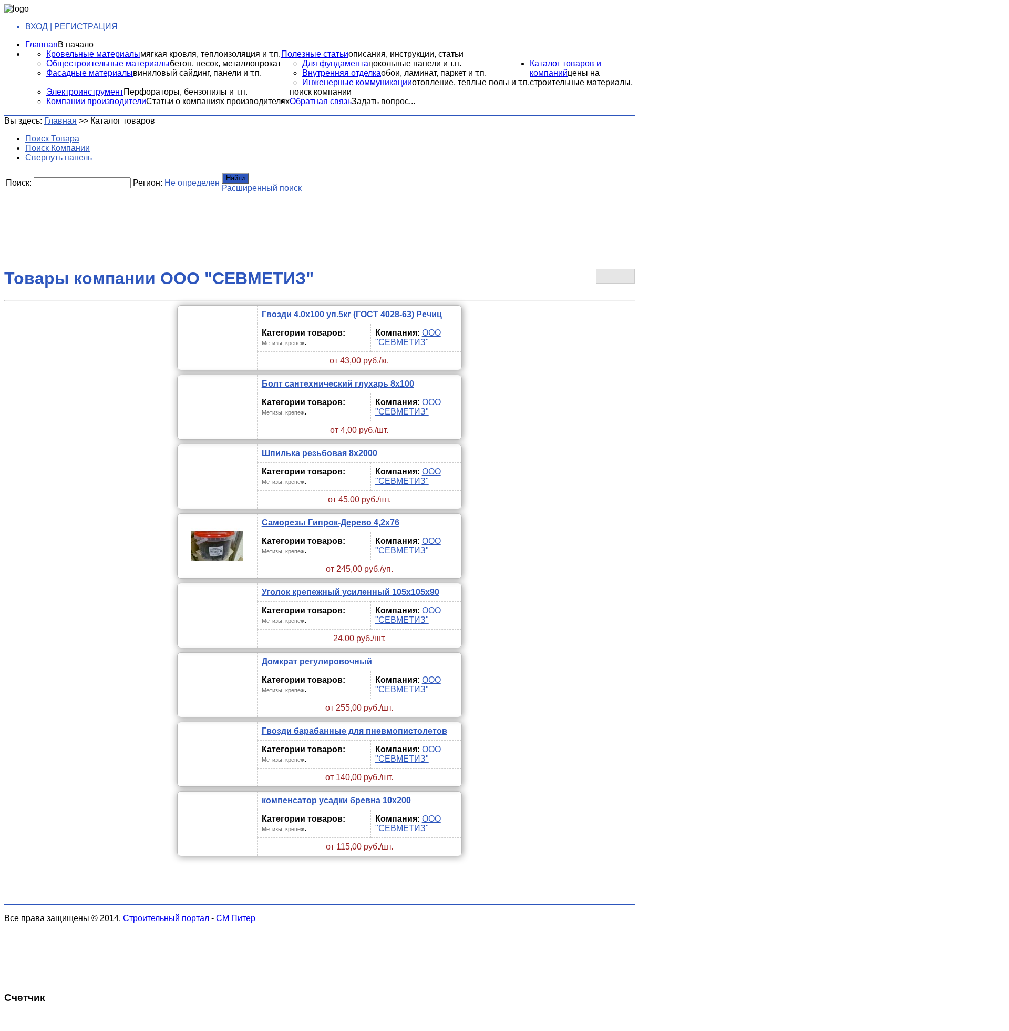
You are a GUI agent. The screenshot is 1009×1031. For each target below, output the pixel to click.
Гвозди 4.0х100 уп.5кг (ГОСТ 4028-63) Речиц (352, 314)
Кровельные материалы (93, 53)
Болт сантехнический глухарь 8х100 (338, 383)
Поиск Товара (52, 138)
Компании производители (96, 101)
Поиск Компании (57, 148)
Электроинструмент (84, 91)
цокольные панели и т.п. (414, 63)
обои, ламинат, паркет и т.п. (434, 72)
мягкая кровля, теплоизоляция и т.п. (210, 53)
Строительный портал (166, 918)
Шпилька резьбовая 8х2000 (319, 453)
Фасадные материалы (89, 72)
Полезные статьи (314, 53)
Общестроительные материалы (108, 63)
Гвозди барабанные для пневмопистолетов (354, 730)
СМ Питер (235, 918)
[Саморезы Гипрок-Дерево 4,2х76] (217, 569)
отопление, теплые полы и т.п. (471, 82)
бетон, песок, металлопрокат (225, 63)
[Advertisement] (259, 218)
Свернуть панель (58, 157)
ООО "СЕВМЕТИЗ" (408, 337)
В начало (76, 44)
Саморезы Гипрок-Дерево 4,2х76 (330, 522)
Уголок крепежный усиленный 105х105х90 (350, 592)
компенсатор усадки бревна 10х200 (336, 800)
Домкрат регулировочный (317, 661)
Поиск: (19, 182)
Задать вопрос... (383, 101)
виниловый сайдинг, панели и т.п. (197, 72)
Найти (235, 178)
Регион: (147, 182)
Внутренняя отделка (341, 72)
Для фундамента (335, 63)
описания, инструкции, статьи (406, 53)
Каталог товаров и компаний (565, 68)
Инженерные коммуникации (357, 82)
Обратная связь (321, 101)
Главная (41, 44)
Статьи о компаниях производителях (218, 101)
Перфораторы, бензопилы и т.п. (185, 91)
